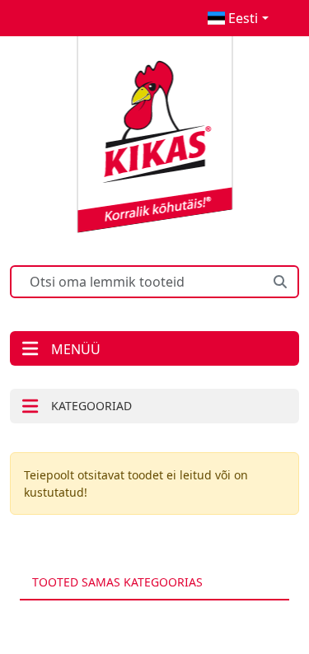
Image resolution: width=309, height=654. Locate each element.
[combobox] (238, 18)
